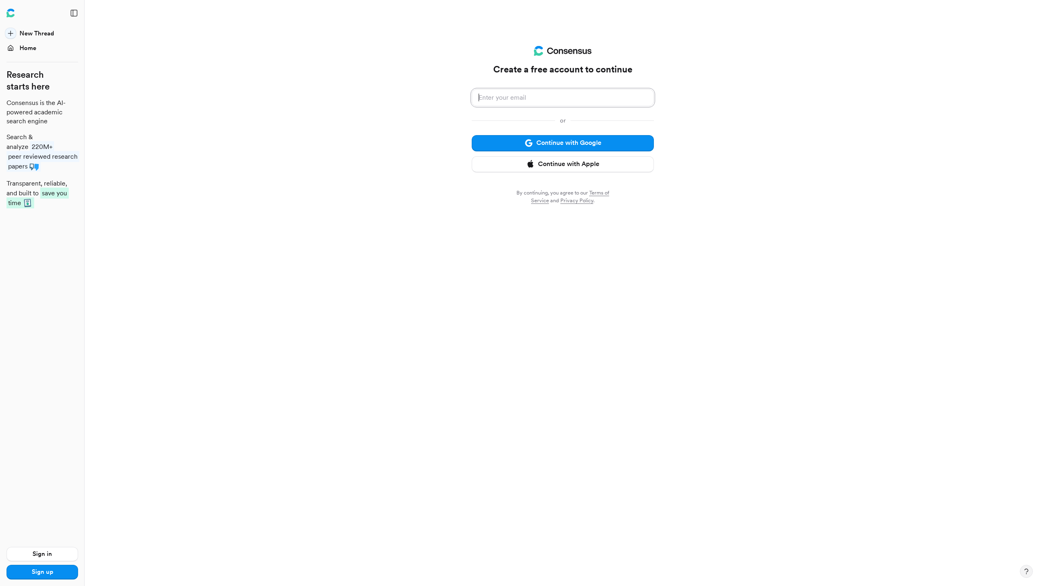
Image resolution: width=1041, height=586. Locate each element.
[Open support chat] (1026, 571)
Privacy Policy (576, 200)
